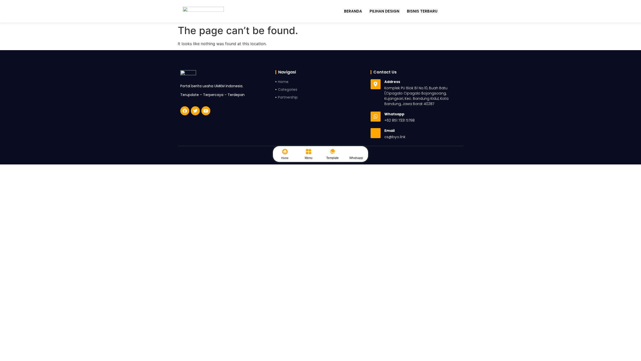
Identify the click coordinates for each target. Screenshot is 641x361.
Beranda (353, 11)
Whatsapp (356, 158)
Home (284, 157)
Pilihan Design (384, 11)
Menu (308, 158)
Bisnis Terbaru (422, 11)
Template (332, 158)
